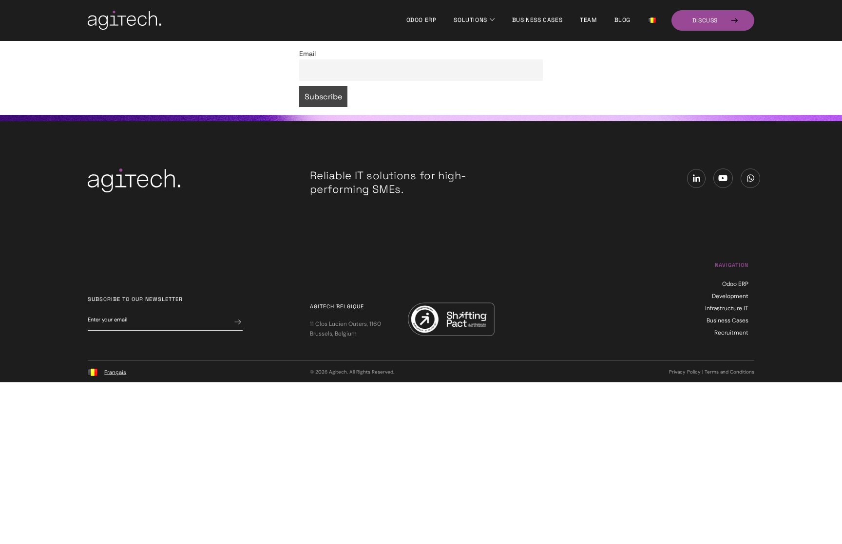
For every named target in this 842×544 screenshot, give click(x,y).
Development (730, 296)
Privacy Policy (685, 372)
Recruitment (731, 333)
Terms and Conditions (729, 372)
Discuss (705, 20)
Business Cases (537, 20)
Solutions (470, 20)
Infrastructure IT (726, 308)
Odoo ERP (421, 20)
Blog (622, 20)
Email (307, 53)
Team (588, 20)
